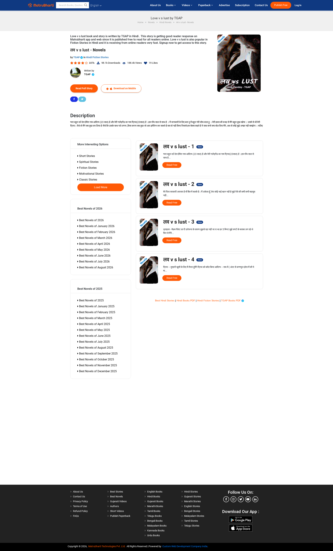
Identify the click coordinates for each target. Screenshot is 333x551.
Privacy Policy (80, 501)
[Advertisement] (90, 433)
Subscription (242, 5)
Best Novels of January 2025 (96, 306)
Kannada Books (155, 530)
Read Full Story (84, 88)
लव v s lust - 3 (182, 222)
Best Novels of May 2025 (94, 330)
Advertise (224, 5)
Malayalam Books (156, 525)
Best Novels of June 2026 (94, 255)
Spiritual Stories (88, 162)
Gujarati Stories (192, 496)
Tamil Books (153, 511)
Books (170, 5)
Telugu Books (154, 516)
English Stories (192, 506)
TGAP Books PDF (231, 300)
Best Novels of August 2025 (95, 347)
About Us (155, 5)
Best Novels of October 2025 (96, 359)
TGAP (76, 57)
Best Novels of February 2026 (96, 232)
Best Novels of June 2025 (94, 335)
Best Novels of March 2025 (95, 318)
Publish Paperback (120, 516)
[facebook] (226, 499)
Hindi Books (153, 496)
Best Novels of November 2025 (97, 365)
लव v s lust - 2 (182, 184)
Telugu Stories (191, 525)
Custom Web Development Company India (184, 546)
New (200, 147)
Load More (100, 187)
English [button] (94, 5)
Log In (298, 5)
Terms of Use (80, 506)
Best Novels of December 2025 (97, 371)
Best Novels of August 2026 (95, 267)
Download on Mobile (124, 88)
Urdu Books (153, 535)
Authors (114, 506)
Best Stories (116, 491)
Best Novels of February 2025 (96, 312)
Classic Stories (87, 179)
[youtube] (248, 499)
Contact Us (261, 5)
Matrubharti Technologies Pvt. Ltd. (107, 546)
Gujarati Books (155, 501)
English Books (154, 491)
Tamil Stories (191, 520)
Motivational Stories (91, 173)
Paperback (204, 5)
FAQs (76, 516)
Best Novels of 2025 (91, 300)
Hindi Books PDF (186, 300)
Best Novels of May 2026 (94, 249)
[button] (86, 5)
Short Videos (117, 511)
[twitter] (241, 499)
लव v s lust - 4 (182, 259)
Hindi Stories (191, 491)
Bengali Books (155, 520)
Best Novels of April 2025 (94, 324)
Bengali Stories (192, 511)
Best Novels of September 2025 (98, 353)
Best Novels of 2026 (91, 220)
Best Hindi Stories (165, 300)
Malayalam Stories (194, 516)
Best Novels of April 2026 (94, 243)
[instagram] (233, 499)
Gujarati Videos (118, 501)
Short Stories (86, 156)
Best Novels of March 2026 (95, 238)
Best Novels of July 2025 (94, 341)
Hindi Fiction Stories (97, 57)
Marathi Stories (192, 501)
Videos (186, 5)
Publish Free (280, 5)
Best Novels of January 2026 (96, 226)
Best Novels (116, 496)
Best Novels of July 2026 (94, 261)
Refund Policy (80, 511)
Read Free (171, 165)
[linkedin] (255, 499)
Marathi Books (155, 506)
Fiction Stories (87, 167)
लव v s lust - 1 (182, 146)
